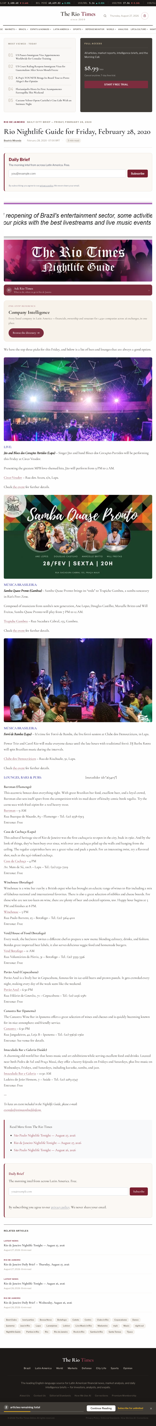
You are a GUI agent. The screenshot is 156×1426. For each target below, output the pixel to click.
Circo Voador (13, 477)
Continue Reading (101, 1408)
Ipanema (10, 1325)
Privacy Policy (93, 1418)
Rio (46, 1332)
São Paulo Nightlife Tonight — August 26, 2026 (45, 1150)
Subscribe (137, 173)
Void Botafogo (13, 951)
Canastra (10, 1028)
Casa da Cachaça (15, 861)
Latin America (61, 29)
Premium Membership (124, 1395)
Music (126, 1325)
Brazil (22, 29)
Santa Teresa (115, 1332)
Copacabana (120, 1319)
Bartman (9, 810)
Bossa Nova (46, 1319)
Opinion (127, 1368)
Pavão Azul (12, 989)
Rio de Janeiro (14, 122)
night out (139, 1325)
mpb (115, 1325)
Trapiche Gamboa (16, 621)
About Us (25, 1395)
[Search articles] (105, 16)
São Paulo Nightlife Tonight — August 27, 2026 (45, 1135)
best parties (28, 1319)
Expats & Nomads (39, 29)
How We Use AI (83, 1395)
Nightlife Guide (13, 1332)
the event (18, 487)
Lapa (38, 1325)
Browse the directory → (26, 332)
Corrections (101, 1395)
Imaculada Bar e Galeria (20, 1073)
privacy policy (46, 185)
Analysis (123, 29)
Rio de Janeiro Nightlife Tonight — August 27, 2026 (47, 1143)
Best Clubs (11, 1319)
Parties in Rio (32, 1332)
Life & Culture (138, 29)
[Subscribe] (144, 15)
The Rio (78, 14)
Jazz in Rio (25, 1325)
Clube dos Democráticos (20, 759)
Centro (88, 1319)
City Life (101, 1368)
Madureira (102, 1325)
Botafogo (62, 1319)
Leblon (66, 1325)
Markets (10, 29)
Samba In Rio (96, 1332)
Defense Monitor (94, 29)
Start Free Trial (116, 84)
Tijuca (130, 1332)
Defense (87, 1368)
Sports (77, 29)
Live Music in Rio (84, 1325)
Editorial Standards (60, 1395)
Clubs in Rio (103, 1319)
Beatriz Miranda (12, 140)
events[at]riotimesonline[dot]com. (23, 1110)
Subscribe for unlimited (130, 1408)
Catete (75, 1319)
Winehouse (11, 912)
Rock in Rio (78, 1332)
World (110, 29)
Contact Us (40, 1395)
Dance (135, 1319)
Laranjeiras (51, 1325)
